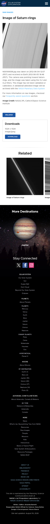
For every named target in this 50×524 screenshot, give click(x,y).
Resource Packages (25, 452)
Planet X (25, 356)
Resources (25, 427)
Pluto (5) (25, 390)
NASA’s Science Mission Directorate (24, 501)
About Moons (25, 365)
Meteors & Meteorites (25, 406)
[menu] (46, 3)
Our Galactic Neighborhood (12, 9)
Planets (25, 299)
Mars (25, 318)
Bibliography (25, 468)
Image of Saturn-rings (15, 197)
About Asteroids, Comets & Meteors (25, 399)
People (25, 433)
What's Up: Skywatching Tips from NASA (25, 424)
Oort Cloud (25, 287)
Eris (25, 349)
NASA (3, 3)
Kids (25, 439)
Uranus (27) (25, 384)
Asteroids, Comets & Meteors (25, 396)
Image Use (25, 477)
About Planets (25, 302)
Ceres (25, 340)
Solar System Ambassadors (25, 449)
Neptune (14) (25, 387)
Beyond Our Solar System (25, 290)
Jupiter (25, 245)
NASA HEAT (25, 455)
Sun (25, 281)
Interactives (25, 443)
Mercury (25, 309)
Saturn (25, 324)
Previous (5, 231)
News (25, 421)
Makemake (25, 343)
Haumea (25, 346)
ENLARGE (9, 115)
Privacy (25, 474)
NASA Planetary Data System (31, 89)
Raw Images (8, 12)
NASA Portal (25, 483)
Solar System (25, 274)
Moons (25, 362)
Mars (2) (25, 375)
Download (13, 137)
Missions (25, 436)
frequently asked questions (18, 96)
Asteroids (25, 409)
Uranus (25, 327)
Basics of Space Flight (25, 446)
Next (45, 231)
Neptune (25, 330)
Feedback (25, 471)
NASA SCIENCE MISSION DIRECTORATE (25, 480)
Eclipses (25, 293)
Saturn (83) (25, 381)
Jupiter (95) (25, 378)
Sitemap (25, 486)
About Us (25, 465)
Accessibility (25, 489)
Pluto (25, 337)
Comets (25, 412)
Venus (25, 312)
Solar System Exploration (12, 3)
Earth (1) (25, 372)
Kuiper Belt (25, 284)
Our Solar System (25, 278)
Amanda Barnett (31, 504)
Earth (25, 315)
